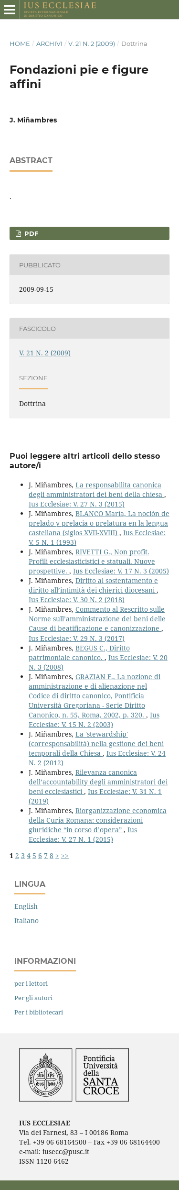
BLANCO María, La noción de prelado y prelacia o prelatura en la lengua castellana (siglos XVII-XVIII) (99, 523)
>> (65, 855)
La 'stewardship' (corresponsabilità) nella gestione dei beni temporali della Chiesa (96, 743)
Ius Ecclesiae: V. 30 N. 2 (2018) (77, 599)
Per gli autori (33, 997)
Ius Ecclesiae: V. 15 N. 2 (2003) (94, 719)
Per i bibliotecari (38, 1012)
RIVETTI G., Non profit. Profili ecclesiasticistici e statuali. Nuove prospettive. (92, 561)
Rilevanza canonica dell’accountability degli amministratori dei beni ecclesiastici (98, 782)
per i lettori (31, 983)
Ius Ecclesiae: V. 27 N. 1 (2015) (83, 834)
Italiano (26, 920)
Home (20, 43)
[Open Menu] (9, 9)
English (26, 906)
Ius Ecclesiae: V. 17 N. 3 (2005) (121, 570)
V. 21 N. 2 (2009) (91, 43)
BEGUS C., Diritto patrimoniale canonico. (79, 652)
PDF (30, 233)
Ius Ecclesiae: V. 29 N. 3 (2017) (77, 638)
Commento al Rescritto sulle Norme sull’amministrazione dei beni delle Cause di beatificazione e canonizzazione (97, 619)
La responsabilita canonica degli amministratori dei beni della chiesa (96, 489)
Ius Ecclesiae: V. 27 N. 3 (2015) (77, 503)
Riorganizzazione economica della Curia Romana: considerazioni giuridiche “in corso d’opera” (98, 820)
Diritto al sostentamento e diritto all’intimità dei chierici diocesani (93, 585)
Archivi (49, 43)
